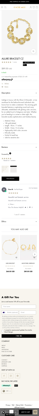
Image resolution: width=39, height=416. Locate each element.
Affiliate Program (19, 407)
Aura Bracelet (10, 263)
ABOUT (4, 345)
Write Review (10, 178)
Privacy (8, 405)
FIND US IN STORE (7, 351)
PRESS (3, 347)
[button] (3, 412)
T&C (13, 405)
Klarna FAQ (19, 405)
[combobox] (4, 312)
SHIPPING (4, 366)
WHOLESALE (5, 349)
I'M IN (19, 336)
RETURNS (4, 364)
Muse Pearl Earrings (28, 263)
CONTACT (4, 360)
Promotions (28, 405)
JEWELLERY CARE (6, 362)
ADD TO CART (25, 412)
